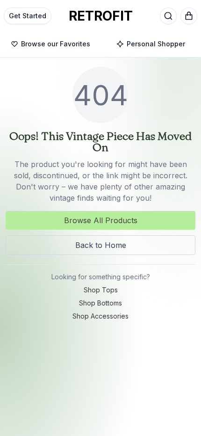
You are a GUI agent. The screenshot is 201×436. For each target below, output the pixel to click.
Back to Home (100, 245)
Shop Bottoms (100, 303)
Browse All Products (100, 220)
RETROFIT (101, 16)
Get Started (27, 16)
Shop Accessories (100, 316)
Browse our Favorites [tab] (55, 44)
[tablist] (100, 44)
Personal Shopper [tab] (156, 44)
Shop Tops (101, 290)
